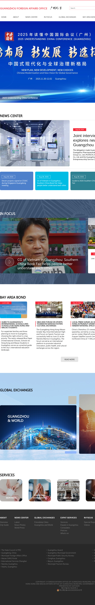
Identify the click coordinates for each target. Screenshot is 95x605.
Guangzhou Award (55, 550)
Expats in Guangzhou (69, 525)
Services (7, 474)
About (16, 17)
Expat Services (68, 518)
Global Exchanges (67, 17)
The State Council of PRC (11, 550)
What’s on (64, 533)
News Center (31, 17)
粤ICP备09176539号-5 (69, 588)
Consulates (65, 528)
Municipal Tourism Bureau (58, 564)
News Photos (19, 525)
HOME (3, 17)
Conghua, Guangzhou (56, 558)
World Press (19, 528)
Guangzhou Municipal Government (62, 553)
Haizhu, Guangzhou (9, 566)
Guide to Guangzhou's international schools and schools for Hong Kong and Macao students (15, 325)
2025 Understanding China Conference (20, 97)
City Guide (4, 525)
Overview (4, 522)
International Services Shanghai (14, 561)
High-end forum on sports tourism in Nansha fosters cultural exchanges (50, 324)
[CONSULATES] (68, 480)
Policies (63, 531)
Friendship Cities (41, 522)
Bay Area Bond (13, 297)
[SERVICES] (11, 480)
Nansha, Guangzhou (9, 564)
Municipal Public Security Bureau (61, 555)
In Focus (48, 17)
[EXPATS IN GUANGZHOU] (40, 480)
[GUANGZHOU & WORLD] (38, 406)
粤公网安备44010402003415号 (70, 590)
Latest (16, 522)
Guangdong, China (8, 553)
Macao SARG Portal (9, 558)
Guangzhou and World (43, 525)
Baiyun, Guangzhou (55, 561)
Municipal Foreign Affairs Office (14, 555)
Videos (87, 525)
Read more (70, 359)
